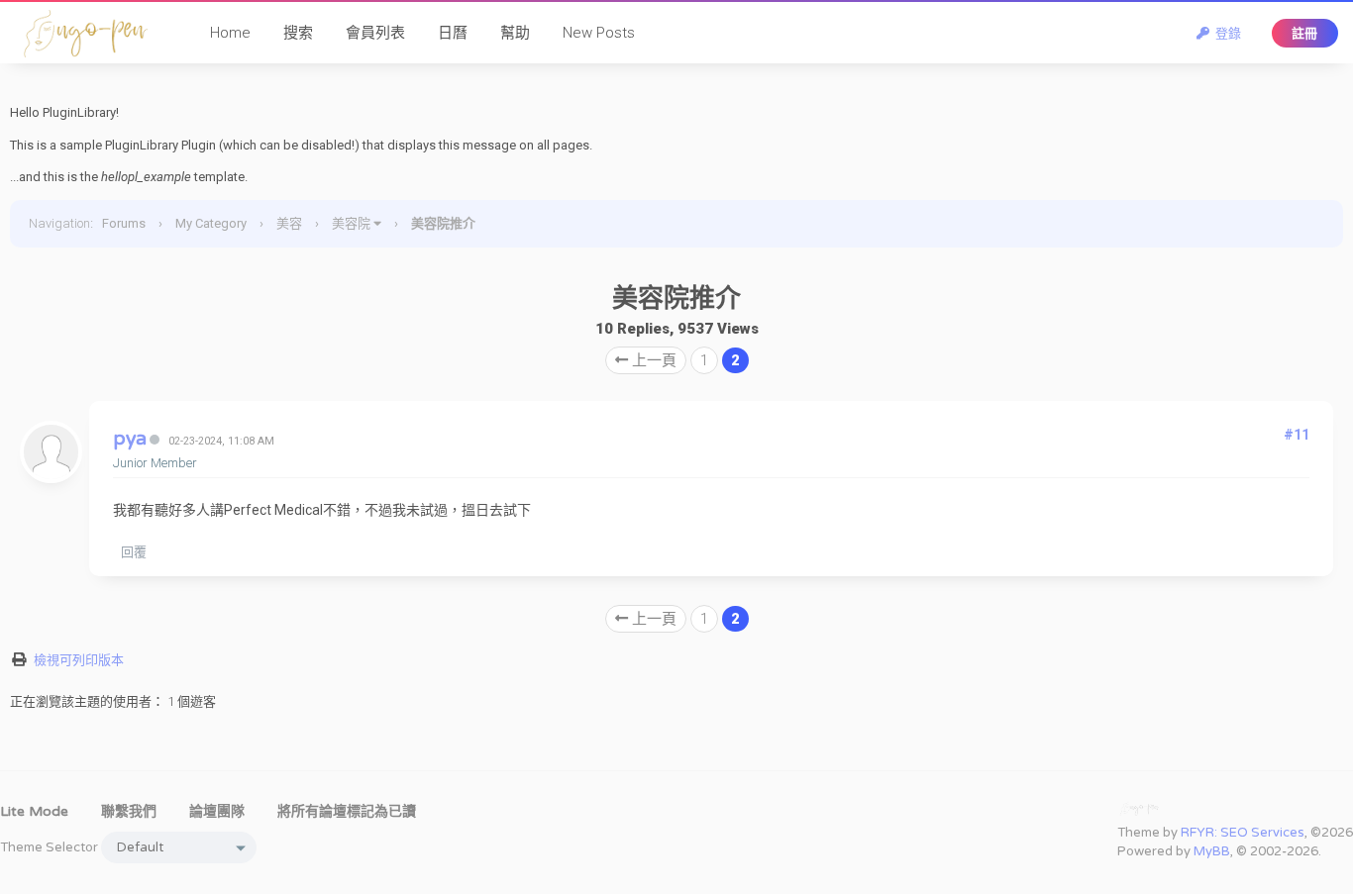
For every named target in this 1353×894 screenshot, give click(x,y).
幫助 (515, 33)
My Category (211, 223)
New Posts (599, 33)
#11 (1296, 435)
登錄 (1225, 33)
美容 (289, 223)
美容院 (351, 223)
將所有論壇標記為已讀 (346, 811)
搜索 (298, 33)
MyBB (1212, 851)
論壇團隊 (217, 811)
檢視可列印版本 (79, 659)
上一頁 (652, 360)
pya (130, 438)
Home (230, 33)
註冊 (1304, 33)
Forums (124, 223)
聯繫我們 (128, 811)
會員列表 (375, 33)
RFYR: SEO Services (1242, 833)
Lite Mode (34, 811)
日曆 (453, 33)
